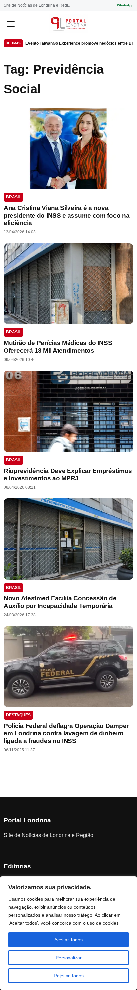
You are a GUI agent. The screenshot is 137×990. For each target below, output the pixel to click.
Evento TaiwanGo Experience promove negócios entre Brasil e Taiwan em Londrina (79, 43)
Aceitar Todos (68, 939)
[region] (68, 933)
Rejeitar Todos (69, 975)
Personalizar (69, 957)
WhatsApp (125, 5)
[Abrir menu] (11, 24)
